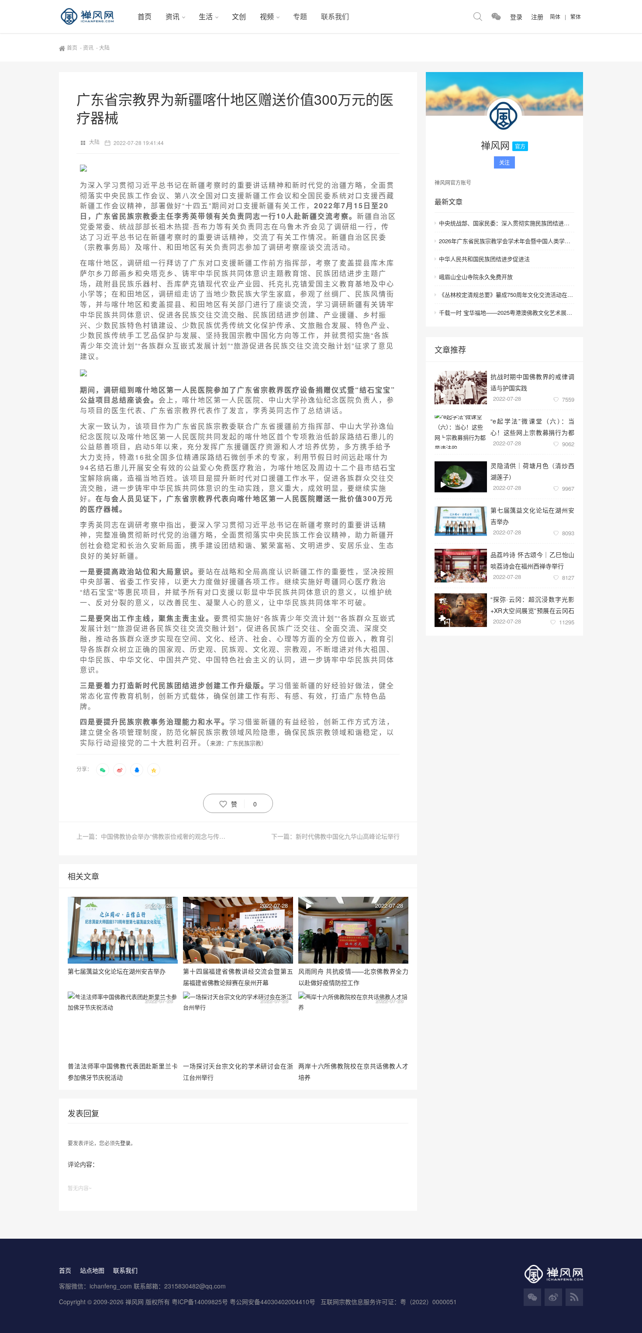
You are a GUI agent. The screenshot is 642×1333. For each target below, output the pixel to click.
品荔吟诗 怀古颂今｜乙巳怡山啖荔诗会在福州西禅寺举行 (532, 560)
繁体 (575, 16)
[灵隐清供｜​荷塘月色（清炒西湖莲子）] (461, 476)
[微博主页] (553, 1297)
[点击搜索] (478, 16)
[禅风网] (95, 16)
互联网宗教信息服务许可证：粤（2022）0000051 (389, 1301)
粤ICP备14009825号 (200, 1301)
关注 (504, 162)
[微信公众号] (532, 1297)
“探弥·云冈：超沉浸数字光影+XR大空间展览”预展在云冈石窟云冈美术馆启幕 (532, 604)
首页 (145, 16)
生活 (206, 16)
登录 (125, 1143)
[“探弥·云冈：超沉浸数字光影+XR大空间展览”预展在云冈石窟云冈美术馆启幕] (461, 610)
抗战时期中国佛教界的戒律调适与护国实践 (532, 382)
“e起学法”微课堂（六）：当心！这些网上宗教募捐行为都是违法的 (532, 426)
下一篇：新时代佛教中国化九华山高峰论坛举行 (335, 836)
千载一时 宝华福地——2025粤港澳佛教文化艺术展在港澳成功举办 (506, 312)
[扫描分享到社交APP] (102, 769)
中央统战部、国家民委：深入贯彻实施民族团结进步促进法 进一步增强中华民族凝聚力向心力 (506, 223)
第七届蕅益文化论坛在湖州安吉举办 (532, 515)
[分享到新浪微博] (119, 769)
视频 (267, 16)
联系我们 (335, 16)
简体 (555, 16)
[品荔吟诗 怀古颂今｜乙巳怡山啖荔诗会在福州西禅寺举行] (461, 565)
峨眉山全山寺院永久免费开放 (476, 276)
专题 (300, 16)
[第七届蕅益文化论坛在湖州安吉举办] (461, 521)
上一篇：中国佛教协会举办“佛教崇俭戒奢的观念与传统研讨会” (157, 836)
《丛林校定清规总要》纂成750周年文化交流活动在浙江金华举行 (506, 294)
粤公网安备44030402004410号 (273, 1301)
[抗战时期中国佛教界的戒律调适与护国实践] (461, 387)
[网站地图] (574, 1297)
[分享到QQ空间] (153, 769)
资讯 (172, 16)
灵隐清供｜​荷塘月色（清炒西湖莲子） (532, 471)
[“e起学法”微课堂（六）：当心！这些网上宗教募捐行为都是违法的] (461, 432)
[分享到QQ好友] (136, 769)
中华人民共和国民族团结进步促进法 (484, 259)
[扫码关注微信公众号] (496, 16)
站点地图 (92, 1270)
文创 (239, 16)
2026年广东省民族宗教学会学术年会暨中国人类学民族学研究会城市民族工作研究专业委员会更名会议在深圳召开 (506, 241)
